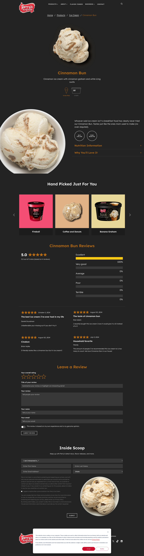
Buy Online (79, 135)
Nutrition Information (88, 145)
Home (50, 15)
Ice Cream (74, 15)
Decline (102, 548)
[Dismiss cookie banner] (107, 532)
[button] (14, 214)
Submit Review (29, 433)
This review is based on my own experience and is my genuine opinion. (53, 426)
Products (61, 15)
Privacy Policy (96, 539)
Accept (89, 548)
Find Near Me (92, 135)
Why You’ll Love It (86, 152)
